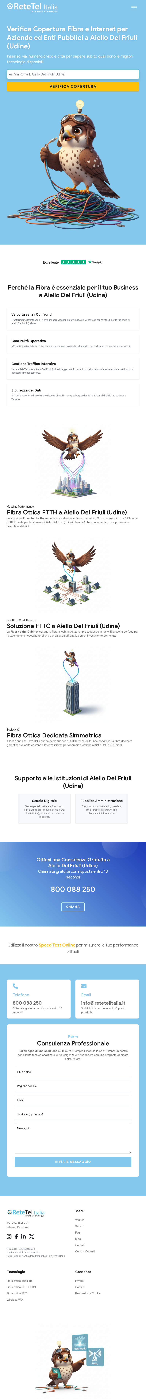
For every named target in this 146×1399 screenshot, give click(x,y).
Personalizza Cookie (88, 1293)
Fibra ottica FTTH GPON (21, 1287)
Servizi (79, 1226)
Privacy (79, 1281)
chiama (73, 907)
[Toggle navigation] (134, 7)
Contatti (80, 1245)
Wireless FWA (15, 1299)
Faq (77, 1232)
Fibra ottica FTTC (17, 1293)
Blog (78, 1239)
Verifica (73, 86)
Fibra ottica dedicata (20, 1281)
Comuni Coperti (85, 1251)
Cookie (79, 1287)
